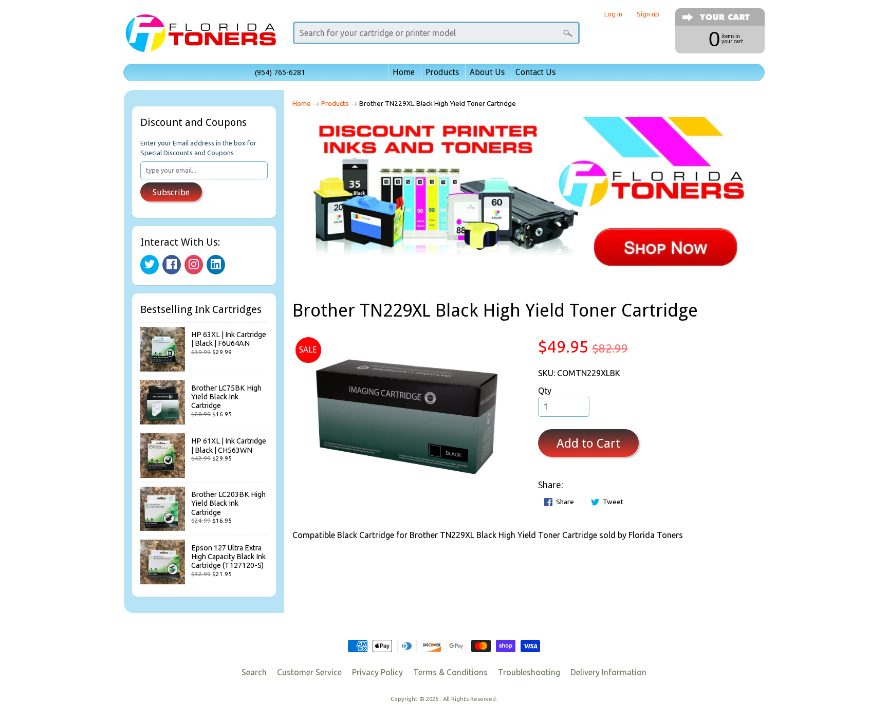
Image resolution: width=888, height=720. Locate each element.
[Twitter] (149, 264)
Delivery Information (608, 672)
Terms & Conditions (450, 672)
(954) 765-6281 (280, 72)
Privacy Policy (377, 672)
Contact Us (535, 72)
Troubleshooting (529, 672)
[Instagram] (193, 264)
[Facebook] (171, 264)
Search (254, 672)
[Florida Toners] (200, 37)
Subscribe (171, 192)
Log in (613, 14)
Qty (544, 390)
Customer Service (309, 672)
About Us (487, 72)
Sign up (648, 14)
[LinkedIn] (216, 264)
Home (404, 72)
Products (442, 72)
